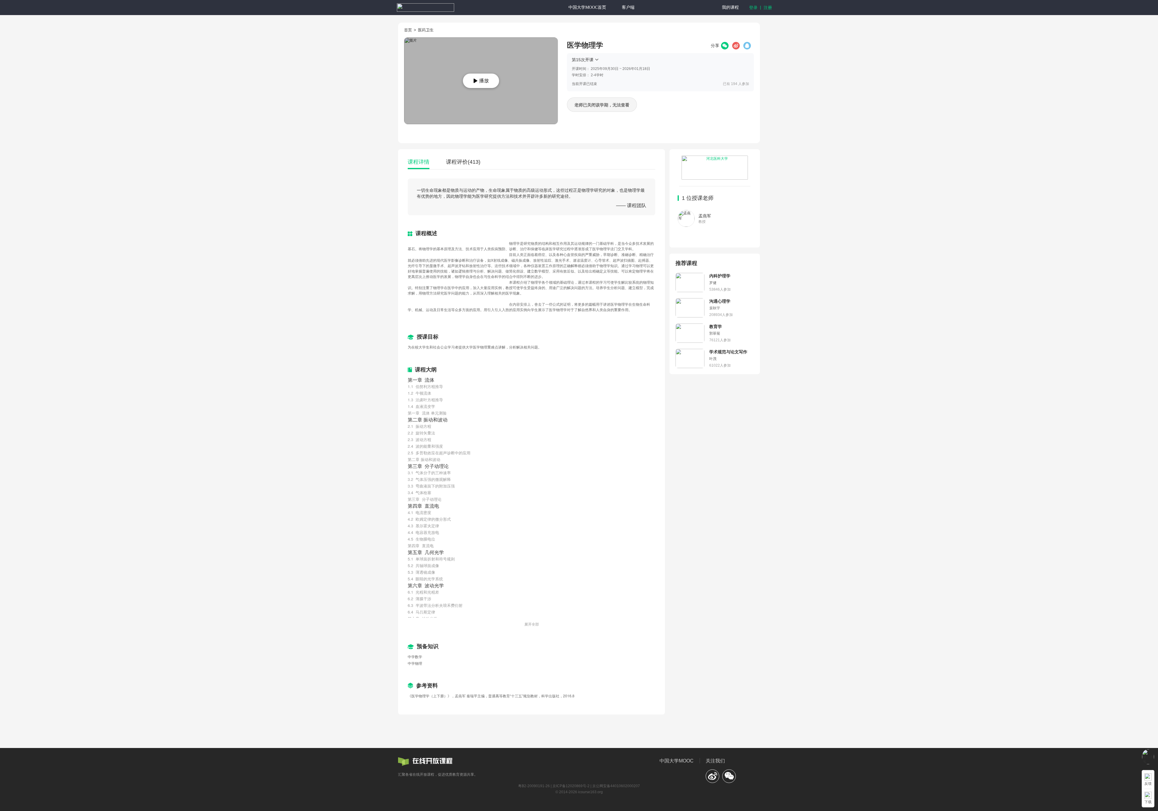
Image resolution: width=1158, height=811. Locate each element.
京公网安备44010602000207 (616, 786)
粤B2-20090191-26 (534, 786)
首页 (408, 30)
